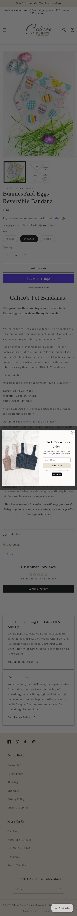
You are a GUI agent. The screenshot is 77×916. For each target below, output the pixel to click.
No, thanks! (57, 474)
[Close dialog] (72, 432)
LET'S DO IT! (57, 465)
